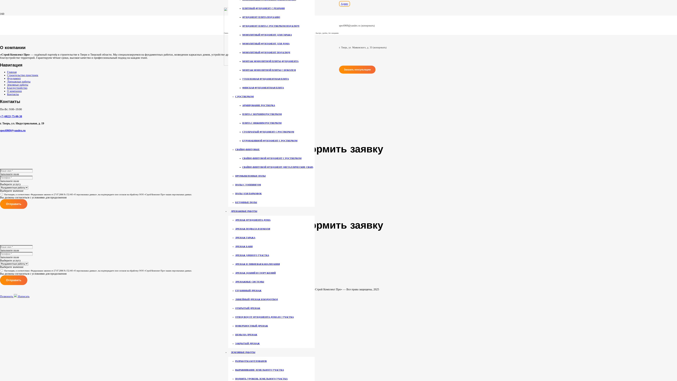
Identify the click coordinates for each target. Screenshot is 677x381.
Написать (23, 296)
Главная (12, 72)
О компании (14, 91)
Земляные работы (17, 84)
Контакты (13, 94)
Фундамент (14, 78)
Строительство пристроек (22, 75)
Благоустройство (17, 87)
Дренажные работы (19, 81)
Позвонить (7, 296)
